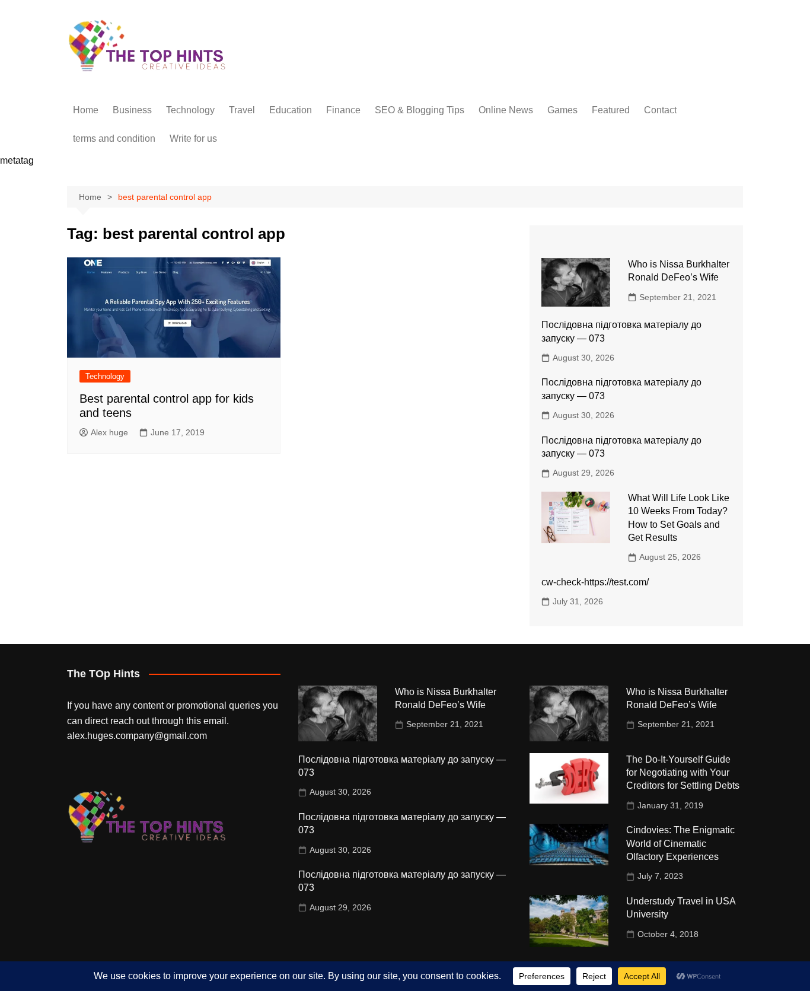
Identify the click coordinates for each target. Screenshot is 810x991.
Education (290, 110)
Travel (242, 110)
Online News (506, 110)
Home (85, 110)
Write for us (193, 138)
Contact (660, 110)
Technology (190, 110)
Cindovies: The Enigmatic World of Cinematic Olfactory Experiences (680, 843)
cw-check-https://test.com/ (595, 582)
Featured (611, 110)
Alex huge (109, 432)
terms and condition (114, 138)
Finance (343, 110)
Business (132, 110)
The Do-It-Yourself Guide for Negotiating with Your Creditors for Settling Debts (682, 772)
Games (562, 110)
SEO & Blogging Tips (419, 110)
